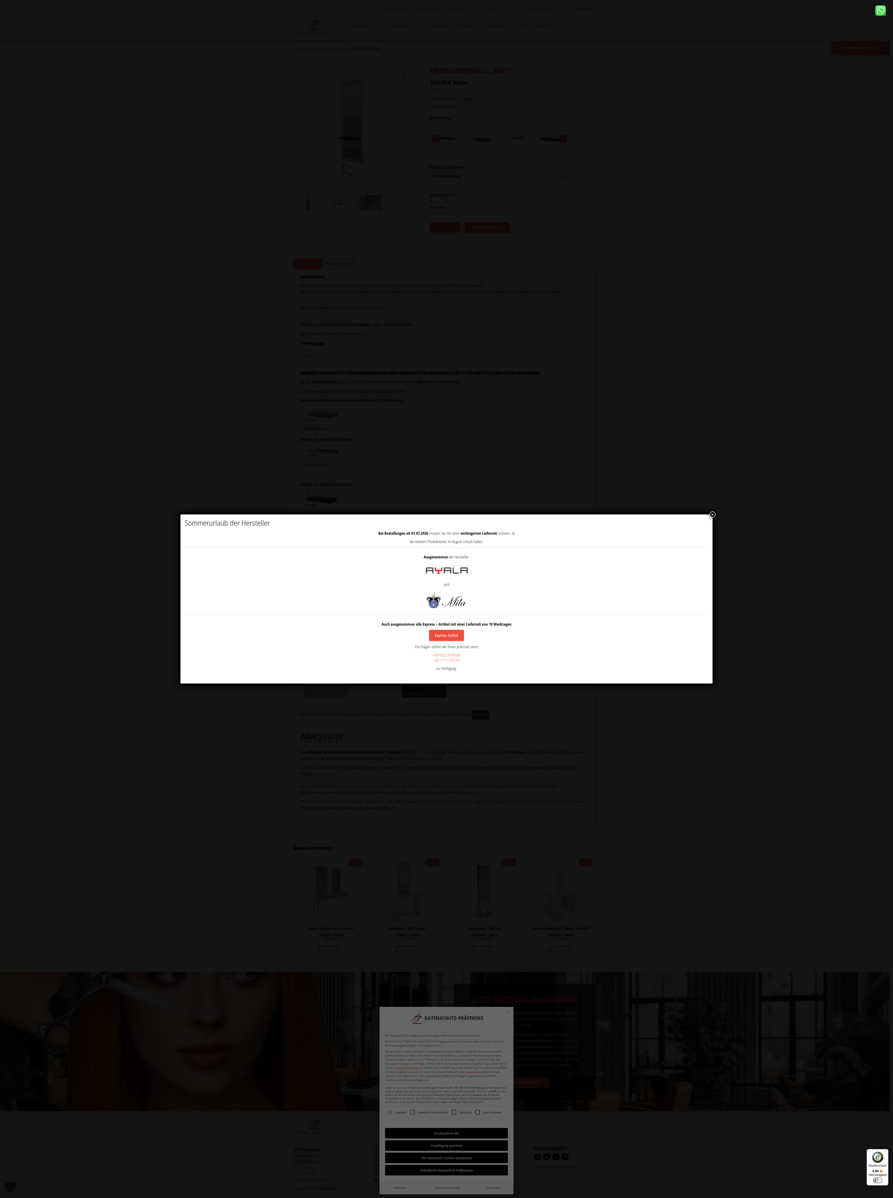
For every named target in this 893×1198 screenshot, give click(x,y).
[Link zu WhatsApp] (882, 11)
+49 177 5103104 (446, 660)
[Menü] (885, 1152)
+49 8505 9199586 (446, 655)
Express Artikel (446, 635)
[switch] (877, 1180)
